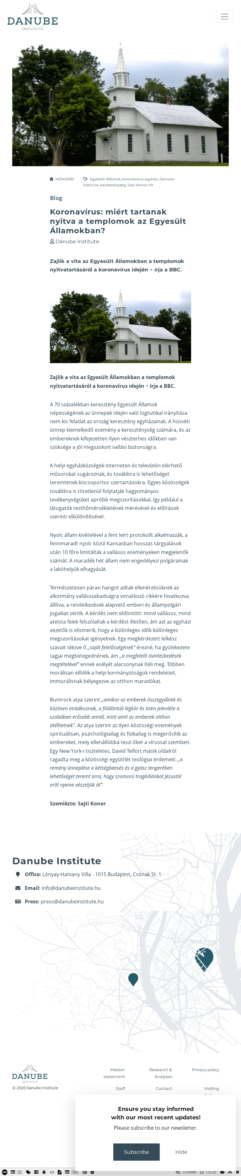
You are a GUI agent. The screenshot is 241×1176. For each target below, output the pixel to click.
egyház (151, 179)
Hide (181, 1152)
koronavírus (132, 179)
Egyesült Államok (105, 179)
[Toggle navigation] (224, 16)
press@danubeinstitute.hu (72, 901)
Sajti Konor (137, 185)
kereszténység (113, 185)
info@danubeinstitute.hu (71, 888)
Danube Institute (77, 241)
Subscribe (136, 1152)
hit (150, 185)
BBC (169, 386)
